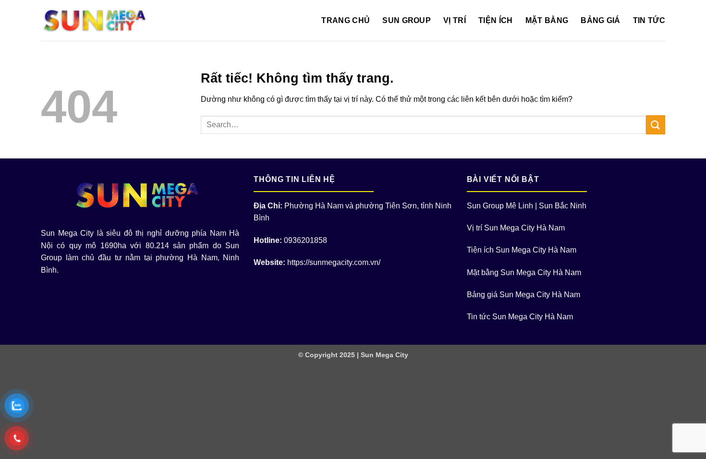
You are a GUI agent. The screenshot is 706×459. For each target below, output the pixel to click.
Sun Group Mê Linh (500, 206)
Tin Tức (649, 20)
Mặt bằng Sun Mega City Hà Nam (524, 272)
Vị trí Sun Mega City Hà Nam (516, 228)
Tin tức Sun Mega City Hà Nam (520, 317)
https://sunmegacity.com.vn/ (333, 262)
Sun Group (406, 20)
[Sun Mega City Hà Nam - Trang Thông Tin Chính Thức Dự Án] (97, 20)
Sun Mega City (384, 355)
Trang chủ (345, 20)
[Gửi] (655, 124)
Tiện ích (495, 20)
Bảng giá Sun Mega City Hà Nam (523, 294)
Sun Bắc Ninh (562, 206)
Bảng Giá (601, 20)
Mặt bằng (547, 20)
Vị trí (454, 20)
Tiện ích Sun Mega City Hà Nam (521, 250)
